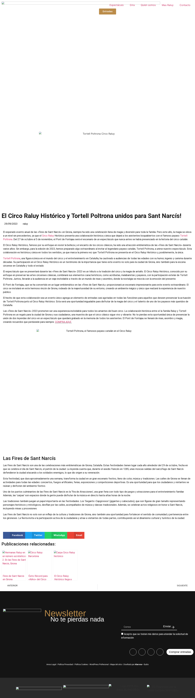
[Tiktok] (159, 651)
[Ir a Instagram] (141, 651)
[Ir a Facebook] (132, 651)
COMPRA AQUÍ (63, 322)
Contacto (185, 5)
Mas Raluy (168, 5)
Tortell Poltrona (11, 258)
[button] (14, 535)
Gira (132, 5)
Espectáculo (117, 5)
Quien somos (148, 5)
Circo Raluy (48, 235)
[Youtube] (150, 651)
